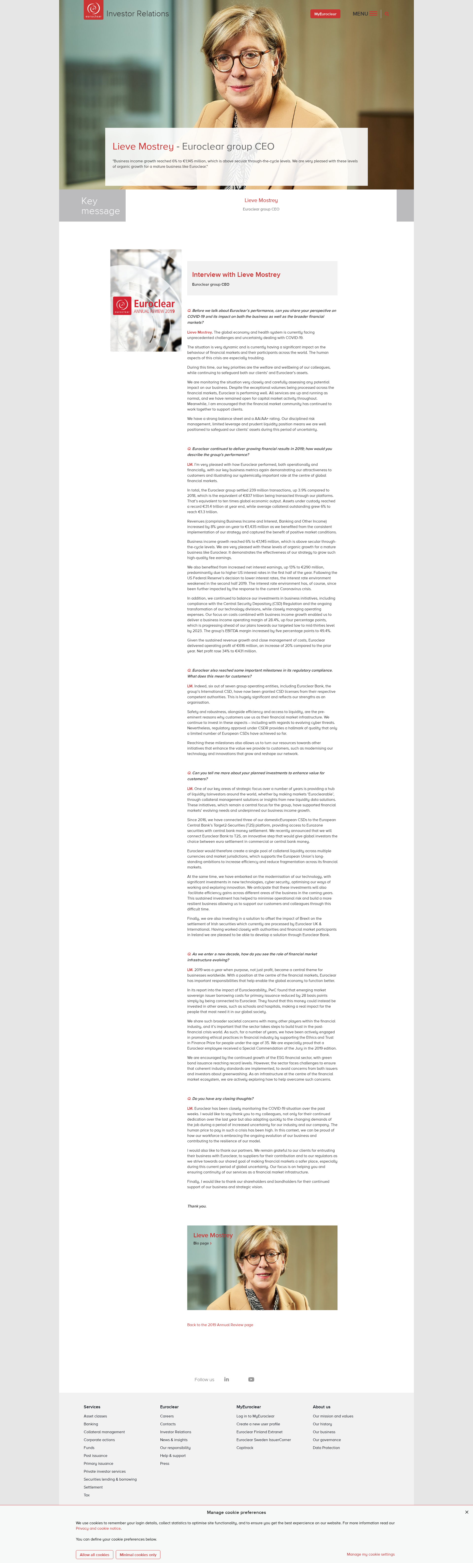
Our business (324, 1432)
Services (92, 1406)
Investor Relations (175, 1432)
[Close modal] (467, 1512)
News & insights (173, 1440)
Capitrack (244, 1448)
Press (164, 1464)
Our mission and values (333, 1416)
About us (322, 1406)
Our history (322, 1424)
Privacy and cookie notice (98, 1529)
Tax (87, 1495)
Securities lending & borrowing (110, 1480)
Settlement (93, 1487)
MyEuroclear (325, 14)
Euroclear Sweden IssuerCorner (263, 1440)
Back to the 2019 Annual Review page (220, 1325)
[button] (365, 14)
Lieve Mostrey (261, 204)
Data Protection (326, 1448)
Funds (89, 1448)
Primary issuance (98, 1464)
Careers (167, 1416)
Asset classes (95, 1416)
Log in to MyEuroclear (255, 1416)
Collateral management (104, 1432)
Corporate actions (99, 1440)
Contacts (168, 1424)
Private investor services (105, 1472)
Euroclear (169, 1406)
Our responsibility (175, 1448)
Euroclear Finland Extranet (259, 1432)
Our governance (327, 1440)
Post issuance (95, 1456)
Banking (91, 1424)
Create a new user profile (258, 1424)
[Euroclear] (93, 10)
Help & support (173, 1456)
